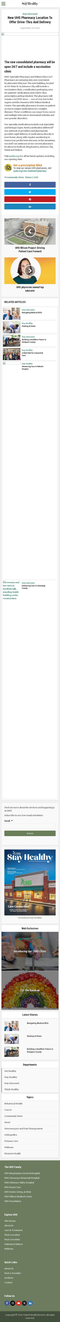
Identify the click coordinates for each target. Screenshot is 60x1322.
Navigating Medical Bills (32, 312)
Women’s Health (12, 1153)
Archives (8, 1278)
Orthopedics (10, 1135)
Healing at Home (28, 326)
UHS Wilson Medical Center (18, 1196)
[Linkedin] (30, 1303)
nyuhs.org (14, 156)
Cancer (8, 1110)
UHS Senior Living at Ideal (17, 1192)
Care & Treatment (13, 1230)
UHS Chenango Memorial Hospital (21, 1178)
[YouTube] (18, 1303)
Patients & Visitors (13, 1244)
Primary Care (11, 1141)
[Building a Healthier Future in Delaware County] (15, 1052)
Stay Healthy (27, 323)
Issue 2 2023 (32, 177)
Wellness (8, 1147)
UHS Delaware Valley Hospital (19, 1182)
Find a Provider (12, 1239)
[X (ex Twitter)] (24, 1303)
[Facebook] (6, 1303)
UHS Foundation (12, 1201)
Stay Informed (30, 14)
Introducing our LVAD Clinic (30, 951)
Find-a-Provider (12, 1273)
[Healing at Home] (15, 1039)
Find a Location (12, 1235)
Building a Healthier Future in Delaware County (40, 1050)
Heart (7, 1122)
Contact (8, 1282)
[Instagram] (12, 1303)
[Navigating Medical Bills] (15, 1026)
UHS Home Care (12, 1187)
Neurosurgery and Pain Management (23, 1128)
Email (8, 821)
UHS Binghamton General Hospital (22, 1173)
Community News (15, 177)
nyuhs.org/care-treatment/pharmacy (29, 171)
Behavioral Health (13, 1103)
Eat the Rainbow (30, 990)
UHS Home (10, 1221)
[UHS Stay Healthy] (30, 3)
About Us (8, 1225)
